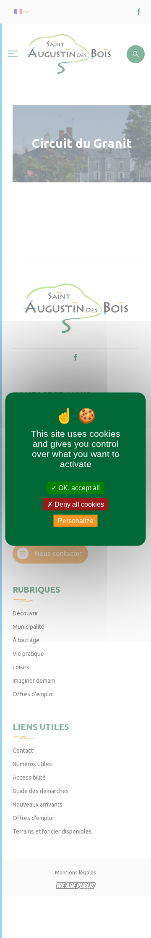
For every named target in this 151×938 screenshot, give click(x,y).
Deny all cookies (78, 504)
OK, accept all (78, 487)
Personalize (76, 520)
